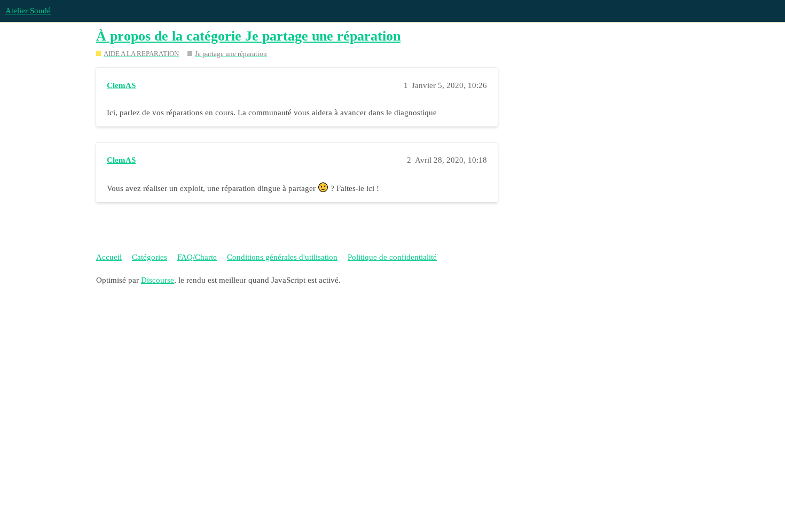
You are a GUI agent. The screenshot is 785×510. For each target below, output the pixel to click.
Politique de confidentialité (392, 257)
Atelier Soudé (28, 10)
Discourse (157, 280)
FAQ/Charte (197, 257)
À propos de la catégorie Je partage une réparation (248, 36)
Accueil (109, 257)
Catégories (149, 257)
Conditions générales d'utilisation (282, 257)
